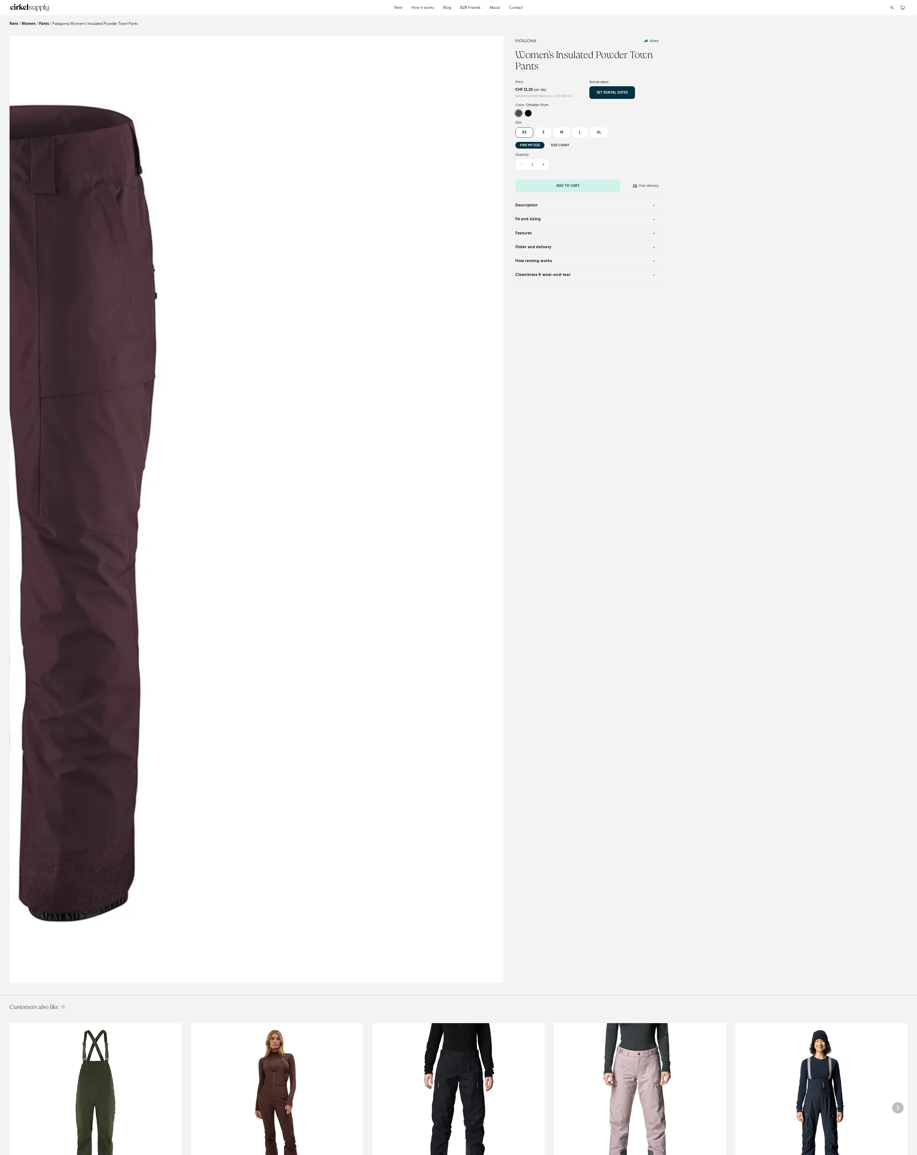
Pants (44, 23)
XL (599, 132)
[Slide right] (898, 1108)
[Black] (528, 113)
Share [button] (654, 41)
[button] (398, 8)
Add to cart (568, 185)
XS (524, 132)
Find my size (530, 145)
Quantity (522, 154)
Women (28, 23)
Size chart (560, 145)
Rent (14, 23)
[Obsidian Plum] (518, 113)
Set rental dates (612, 92)
